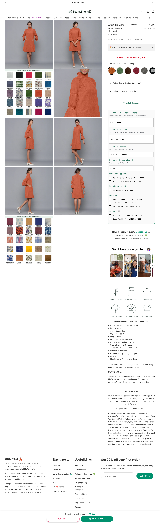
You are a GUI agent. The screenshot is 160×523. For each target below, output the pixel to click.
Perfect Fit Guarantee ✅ (85, 474)
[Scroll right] (152, 265)
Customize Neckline (126, 130)
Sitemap (78, 507)
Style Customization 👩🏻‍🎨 (62, 474)
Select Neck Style (117, 139)
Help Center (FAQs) (82, 502)
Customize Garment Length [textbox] (122, 161)
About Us (57, 469)
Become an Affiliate (82, 478)
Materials (56, 478)
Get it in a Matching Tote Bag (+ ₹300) (127, 206)
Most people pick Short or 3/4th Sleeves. (123, 149)
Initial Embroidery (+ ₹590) (123, 190)
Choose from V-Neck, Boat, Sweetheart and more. (126, 132)
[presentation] (153, 70)
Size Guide (79, 465)
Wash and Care (81, 494)
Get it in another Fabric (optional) (128, 114)
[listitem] (148, 17)
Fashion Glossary (60, 491)
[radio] (112, 71)
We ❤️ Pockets (59, 487)
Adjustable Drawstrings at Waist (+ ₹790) (128, 178)
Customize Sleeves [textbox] (123, 147)
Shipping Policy (81, 482)
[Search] (142, 11)
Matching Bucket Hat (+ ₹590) (124, 203)
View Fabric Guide (131, 103)
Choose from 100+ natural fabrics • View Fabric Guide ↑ (128, 116)
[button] (116, 265)
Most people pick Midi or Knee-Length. (122, 163)
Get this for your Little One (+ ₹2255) (127, 215)
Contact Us (79, 498)
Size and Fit (58, 482)
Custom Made (80, 469)
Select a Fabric (116, 122)
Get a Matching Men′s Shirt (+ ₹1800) (127, 219)
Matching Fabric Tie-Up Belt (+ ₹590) (127, 199)
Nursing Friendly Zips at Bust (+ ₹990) (128, 181)
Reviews (56, 465)
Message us (141, 232)
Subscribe (145, 476)
